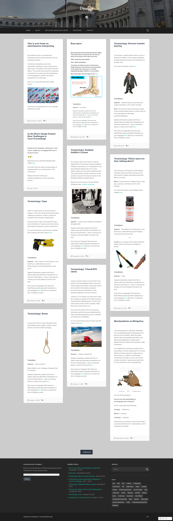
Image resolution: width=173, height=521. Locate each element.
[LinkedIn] (86, 17)
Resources (77, 30)
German (115, 489)
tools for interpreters (118, 502)
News (114, 496)
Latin (145, 489)
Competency (137, 483)
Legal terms (116, 492)
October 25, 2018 (35, 301)
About (37, 30)
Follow (27, 479)
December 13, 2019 (36, 121)
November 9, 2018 (78, 256)
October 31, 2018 (121, 308)
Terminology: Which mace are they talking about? (129, 159)
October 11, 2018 (78, 384)
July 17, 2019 (33, 188)
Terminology (144, 499)
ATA (118, 483)
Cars (123, 483)
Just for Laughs (138, 489)
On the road (121, 496)
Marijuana (130, 492)
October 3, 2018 (34, 400)
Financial (144, 486)
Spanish (136, 499)
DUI (123, 486)
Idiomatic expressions (125, 489)
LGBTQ (123, 492)
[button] (124, 259)
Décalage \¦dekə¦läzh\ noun (56, 30)
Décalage (86, 8)
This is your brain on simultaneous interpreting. (40, 44)
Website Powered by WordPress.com (37, 516)
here (32, 82)
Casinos (129, 483)
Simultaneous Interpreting (120, 499)
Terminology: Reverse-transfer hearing (129, 44)
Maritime (137, 492)
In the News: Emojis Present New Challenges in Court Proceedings (41, 136)
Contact (90, 30)
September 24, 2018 (122, 438)
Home (28, 30)
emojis (137, 486)
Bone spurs (76, 43)
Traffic (128, 502)
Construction (116, 486)
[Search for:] (131, 469)
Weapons (115, 505)
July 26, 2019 (120, 146)
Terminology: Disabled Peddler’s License (82, 151)
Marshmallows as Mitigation (128, 321)
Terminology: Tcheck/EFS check (84, 270)
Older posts (87, 452)
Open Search (148, 30)
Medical (144, 492)
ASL (114, 483)
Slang (130, 499)
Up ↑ (148, 516)
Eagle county (130, 486)
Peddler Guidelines (88, 184)
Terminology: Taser (37, 201)
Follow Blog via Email (32, 464)
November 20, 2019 (79, 137)
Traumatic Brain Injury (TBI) (139, 502)
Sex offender (138, 496)
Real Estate (130, 496)
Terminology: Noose (37, 313)
